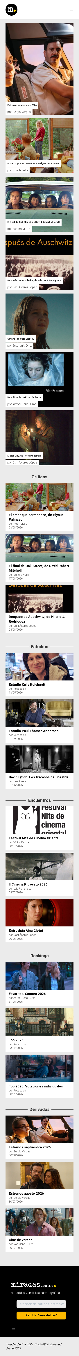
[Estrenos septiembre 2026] (39, 25)
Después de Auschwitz (34, 280)
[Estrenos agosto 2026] (7, 1164)
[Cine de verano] (7, 1211)
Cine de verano (21, 1240)
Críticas (39, 477)
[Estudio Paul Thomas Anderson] (7, 702)
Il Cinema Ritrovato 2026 (28, 884)
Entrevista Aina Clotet (26, 931)
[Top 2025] (7, 1011)
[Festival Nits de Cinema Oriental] (7, 809)
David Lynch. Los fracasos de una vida (38, 777)
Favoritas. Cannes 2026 (27, 994)
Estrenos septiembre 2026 (22, 105)
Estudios (39, 646)
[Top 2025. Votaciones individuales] (7, 1057)
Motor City (24, 455)
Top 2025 (16, 1040)
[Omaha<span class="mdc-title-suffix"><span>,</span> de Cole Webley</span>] (39, 295)
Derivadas (39, 1109)
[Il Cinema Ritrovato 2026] (7, 855)
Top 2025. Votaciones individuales (36, 1086)
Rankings (39, 955)
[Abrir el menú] (71, 9)
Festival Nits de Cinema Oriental (34, 838)
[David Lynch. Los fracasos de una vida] (7, 748)
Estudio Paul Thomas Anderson (33, 731)
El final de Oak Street (33, 222)
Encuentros (39, 800)
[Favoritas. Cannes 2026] (7, 965)
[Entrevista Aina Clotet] (7, 901)
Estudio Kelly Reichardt (27, 685)
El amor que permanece (33, 163)
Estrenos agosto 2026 (26, 1193)
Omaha (20, 338)
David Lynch (24, 397)
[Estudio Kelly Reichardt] (7, 655)
